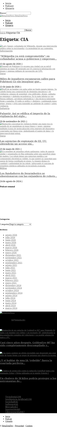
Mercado (11, 407)
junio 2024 (10, 300)
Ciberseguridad (15, 412)
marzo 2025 (11, 278)
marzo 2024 (11, 308)
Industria (4, 108)
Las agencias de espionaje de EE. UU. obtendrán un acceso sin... (23, 142)
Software (11, 404)
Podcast (9, 6)
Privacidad (19, 426)
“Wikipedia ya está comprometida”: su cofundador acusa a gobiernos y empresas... (28, 57)
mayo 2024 (10, 303)
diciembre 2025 (13, 255)
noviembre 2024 (13, 288)
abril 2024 (10, 305)
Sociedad (11, 402)
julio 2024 (10, 298)
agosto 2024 (11, 295)
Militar (3, 168)
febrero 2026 (11, 250)
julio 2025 (10, 268)
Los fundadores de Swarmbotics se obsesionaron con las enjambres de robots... (28, 175)
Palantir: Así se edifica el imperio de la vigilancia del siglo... (25, 115)
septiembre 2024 (13, 293)
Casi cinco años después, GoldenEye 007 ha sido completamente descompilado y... (27, 344)
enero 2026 (11, 252)
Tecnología (13, 397)
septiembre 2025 (13, 263)
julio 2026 (10, 237)
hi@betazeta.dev (18, 320)
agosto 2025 (11, 265)
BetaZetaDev (7, 426)
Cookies (29, 426)
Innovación (12, 409)
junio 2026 (10, 240)
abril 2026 (10, 245)
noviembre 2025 (13, 257)
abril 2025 (10, 275)
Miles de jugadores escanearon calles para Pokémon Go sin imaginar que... (27, 80)
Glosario (9, 8)
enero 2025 (11, 283)
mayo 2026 (10, 242)
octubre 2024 (12, 290)
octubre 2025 (12, 260)
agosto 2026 (11, 235)
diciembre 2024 (13, 285)
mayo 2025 (10, 273)
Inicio (8, 3)
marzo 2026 (11, 247)
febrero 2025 (11, 280)
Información (6, 51)
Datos (3, 73)
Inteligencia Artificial (18, 399)
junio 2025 (10, 270)
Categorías (4, 224)
